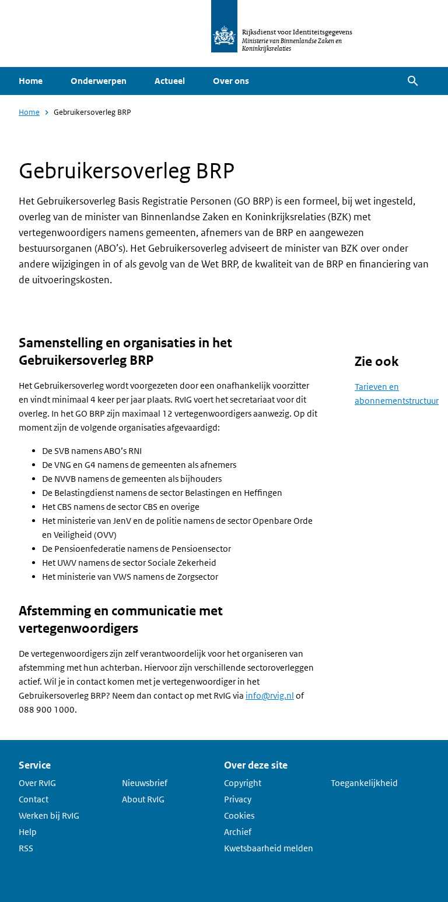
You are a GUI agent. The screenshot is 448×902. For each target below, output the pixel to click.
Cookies (239, 815)
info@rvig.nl (270, 695)
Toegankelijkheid (364, 782)
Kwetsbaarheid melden (268, 848)
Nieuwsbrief (144, 782)
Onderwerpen (99, 80)
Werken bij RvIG (49, 815)
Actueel (170, 80)
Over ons (231, 80)
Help (28, 831)
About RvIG (143, 799)
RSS (26, 848)
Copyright (242, 782)
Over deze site (256, 765)
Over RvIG (37, 782)
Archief (237, 831)
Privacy (237, 799)
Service (35, 765)
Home (31, 80)
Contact (33, 799)
